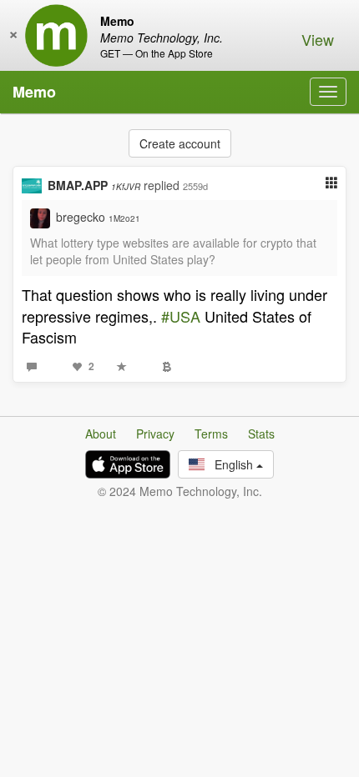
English (230, 464)
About (100, 433)
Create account (179, 143)
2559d (195, 186)
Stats (261, 433)
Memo (34, 92)
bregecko (98, 216)
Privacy (155, 433)
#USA (180, 316)
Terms (211, 433)
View (317, 39)
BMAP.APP (94, 185)
